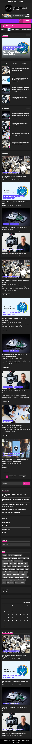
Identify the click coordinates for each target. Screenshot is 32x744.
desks (15, 563)
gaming (14, 566)
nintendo (11, 572)
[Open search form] (17, 20)
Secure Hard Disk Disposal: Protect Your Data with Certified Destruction (6, 89)
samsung (5, 577)
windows (22, 583)
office (16, 572)
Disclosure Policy (6, 529)
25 (20, 476)
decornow (5, 589)
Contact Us (5, 526)
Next (24, 476)
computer (5, 563)
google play (25, 566)
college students (18, 561)
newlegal (4, 591)
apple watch (26, 558)
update (23, 580)
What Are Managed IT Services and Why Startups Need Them (6, 80)
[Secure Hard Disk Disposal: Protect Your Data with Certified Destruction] (16, 217)
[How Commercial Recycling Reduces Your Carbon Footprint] (16, 165)
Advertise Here (6, 522)
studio (4, 580)
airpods (5, 555)
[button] (2, 20)
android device (17, 555)
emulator (20, 563)
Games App (6, 455)
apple (19, 558)
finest (26, 563)
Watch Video (27, 21)
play (4, 574)
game (4, 566)
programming (16, 574)
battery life (10, 561)
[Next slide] (29, 35)
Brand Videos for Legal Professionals (6, 125)
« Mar (3, 626)
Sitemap (4, 532)
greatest (5, 569)
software (11, 577)
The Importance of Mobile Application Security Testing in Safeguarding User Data (16, 448)
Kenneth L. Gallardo (8, 56)
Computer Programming (9, 47)
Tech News (12, 49)
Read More (6, 295)
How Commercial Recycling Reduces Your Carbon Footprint (6, 70)
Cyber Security (20, 47)
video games (10, 583)
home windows (20, 569)
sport (27, 577)
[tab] (6, 63)
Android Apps (7, 453)
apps (4, 561)
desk (11, 563)
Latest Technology (8, 172)
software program (19, 577)
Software (6, 49)
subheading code (12, 580)
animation (14, 558)
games (9, 566)
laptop (27, 569)
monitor (5, 572)
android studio (6, 558)
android (10, 555)
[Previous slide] (27, 35)
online (20, 572)
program (9, 574)
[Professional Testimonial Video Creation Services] (16, 242)
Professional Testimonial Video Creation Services (6, 99)
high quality (12, 569)
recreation (23, 574)
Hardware (6, 224)
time (19, 580)
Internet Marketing (8, 249)
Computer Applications (17, 453)
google (19, 566)
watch (16, 583)
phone (25, 572)
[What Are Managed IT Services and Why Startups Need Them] (16, 191)
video (4, 583)
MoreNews (25, 740)
